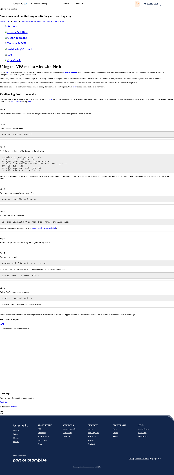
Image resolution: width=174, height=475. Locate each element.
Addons (15, 21)
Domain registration (69, 429)
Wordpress (66, 436)
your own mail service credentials (43, 228)
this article (48, 99)
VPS (8, 21)
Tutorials (91, 440)
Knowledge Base (93, 433)
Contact (115, 433)
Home (2, 21)
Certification (92, 444)
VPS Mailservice (26, 21)
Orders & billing (17, 32)
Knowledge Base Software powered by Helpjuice (87, 467)
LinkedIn (16, 438)
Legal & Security (143, 429)
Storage (40, 444)
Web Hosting (67, 433)
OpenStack (14, 60)
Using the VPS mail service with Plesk (49, 21)
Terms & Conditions (142, 459)
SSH (29, 101)
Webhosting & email (19, 48)
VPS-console (16, 101)
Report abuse (142, 433)
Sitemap (115, 436)
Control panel (152, 4)
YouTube (16, 442)
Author (14, 407)
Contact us (4, 402)
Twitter (15, 434)
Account (12, 26)
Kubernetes (42, 433)
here (74, 87)
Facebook (16, 430)
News (115, 429)
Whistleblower (142, 436)
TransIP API (92, 436)
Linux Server (42, 440)
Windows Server (43, 436)
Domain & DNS (16, 43)
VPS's (8, 72)
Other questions (17, 37)
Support (90, 429)
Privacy (131, 459)
